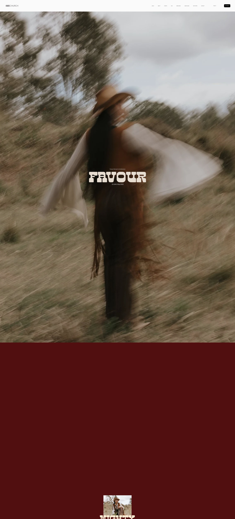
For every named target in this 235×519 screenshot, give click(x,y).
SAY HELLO (227, 5)
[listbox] (214, 5)
